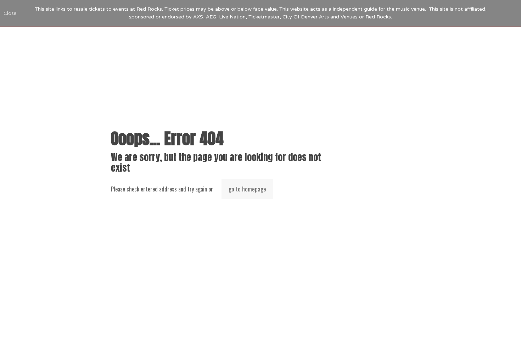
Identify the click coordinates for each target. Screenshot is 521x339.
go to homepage (247, 188)
